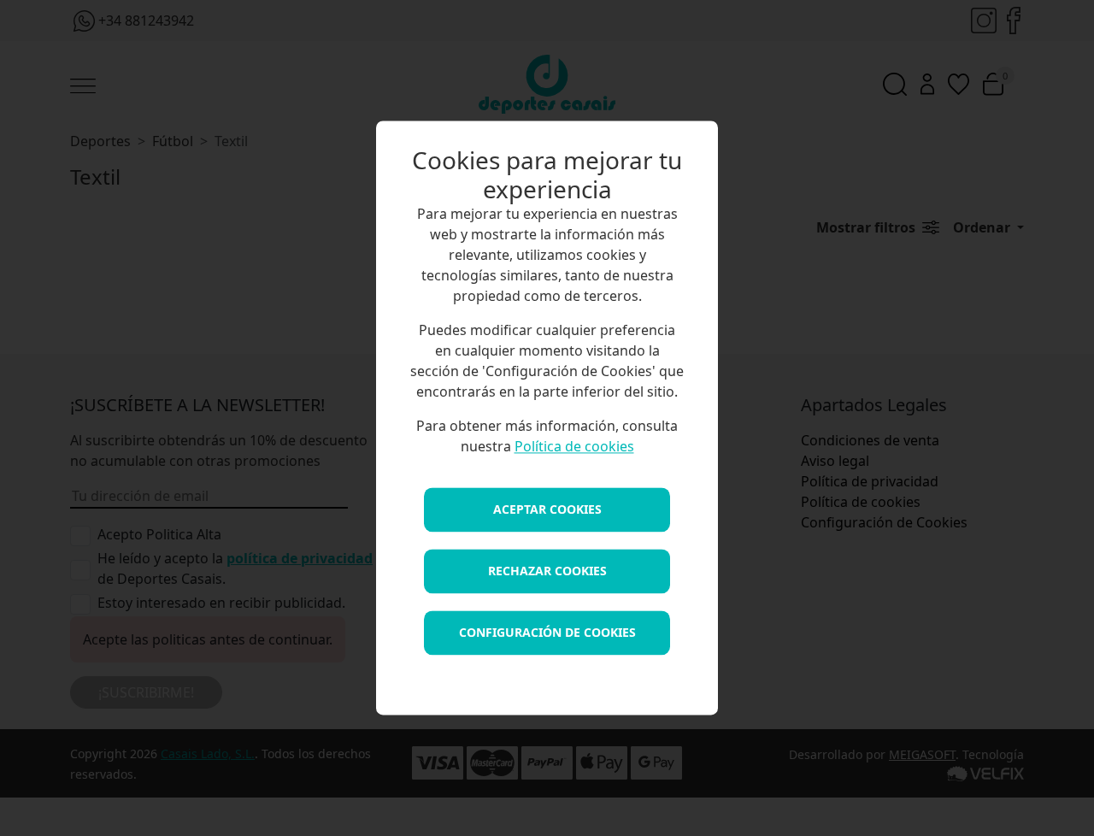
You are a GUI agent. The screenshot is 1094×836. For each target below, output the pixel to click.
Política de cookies (574, 447)
